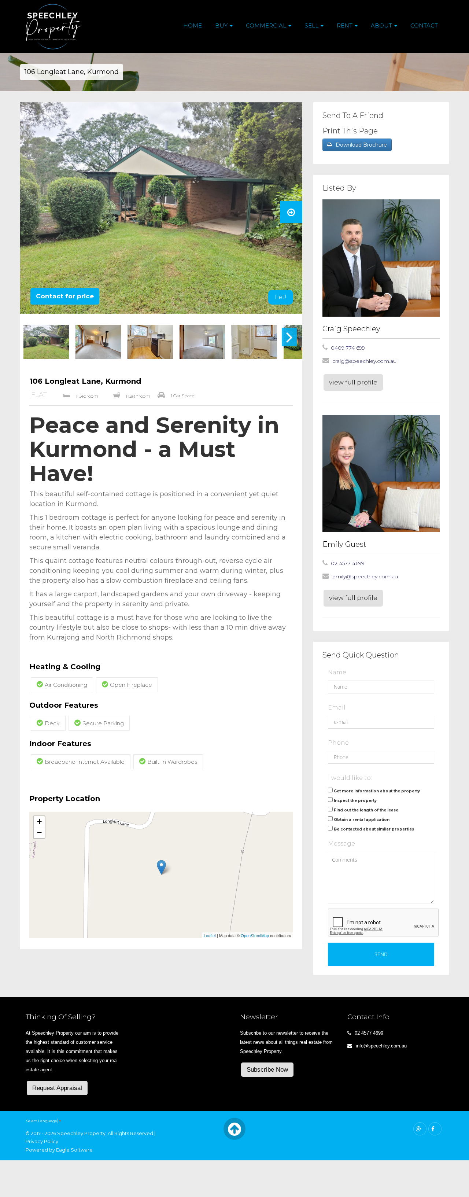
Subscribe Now (267, 1069)
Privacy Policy (42, 1141)
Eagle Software (74, 1150)
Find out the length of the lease (366, 810)
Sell (312, 25)
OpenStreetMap (255, 935)
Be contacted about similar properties (374, 829)
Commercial (267, 25)
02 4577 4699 (347, 563)
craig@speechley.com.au (364, 361)
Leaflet (210, 935)
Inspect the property (355, 800)
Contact (424, 25)
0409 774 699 (348, 348)
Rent (345, 25)
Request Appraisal (57, 1087)
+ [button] (39, 821)
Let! (281, 297)
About (382, 25)
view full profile (353, 382)
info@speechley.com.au (381, 1046)
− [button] (39, 832)
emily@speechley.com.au (365, 576)
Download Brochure (361, 144)
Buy (222, 25)
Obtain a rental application (361, 819)
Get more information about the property (377, 791)
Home (192, 25)
